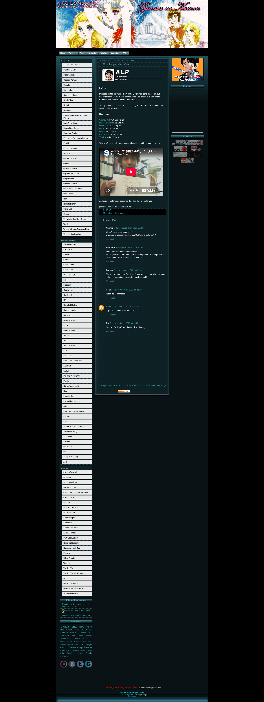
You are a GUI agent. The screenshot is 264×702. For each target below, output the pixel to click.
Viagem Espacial (86, 650)
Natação (77, 644)
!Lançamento (68, 626)
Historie (66, 105)
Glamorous (68, 290)
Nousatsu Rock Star (71, 548)
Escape (66, 502)
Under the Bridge (70, 583)
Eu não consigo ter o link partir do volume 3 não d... (77, 605)
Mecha (90, 642)
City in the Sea (69, 497)
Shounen (88, 647)
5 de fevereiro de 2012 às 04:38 (127, 306)
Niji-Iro (102, 129)
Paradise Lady (69, 396)
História (62, 642)
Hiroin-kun (67, 315)
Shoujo (80, 648)
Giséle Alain (68, 100)
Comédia (64, 635)
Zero (65, 462)
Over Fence (68, 194)
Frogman (67, 285)
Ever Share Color (70, 508)
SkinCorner (132, 696)
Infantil (83, 642)
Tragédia (75, 650)
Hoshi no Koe (69, 320)
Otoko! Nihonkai (70, 184)
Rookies (66, 416)
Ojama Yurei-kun (70, 168)
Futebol (84, 639)
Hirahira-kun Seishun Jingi (74, 310)
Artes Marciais (86, 630)
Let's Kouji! (67, 351)
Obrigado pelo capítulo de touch (76, 616)
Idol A (65, 325)
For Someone (69, 513)
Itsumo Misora (69, 330)
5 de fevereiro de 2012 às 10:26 (124, 323)
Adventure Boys (70, 244)
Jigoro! (66, 335)
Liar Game (67, 356)
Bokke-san (67, 250)
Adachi (69, 630)
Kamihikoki (68, 523)
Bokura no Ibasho (70, 487)
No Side (66, 153)
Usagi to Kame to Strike (73, 588)
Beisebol (83, 633)
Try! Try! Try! (68, 568)
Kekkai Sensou (69, 533)
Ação (62, 630)
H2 (64, 300)
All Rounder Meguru (71, 65)
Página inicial (133, 385)
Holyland (67, 110)
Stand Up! (67, 209)
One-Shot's (65, 468)
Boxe (90, 633)
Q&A (65, 406)
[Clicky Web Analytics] (124, 392)
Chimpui (66, 260)
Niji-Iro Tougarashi (71, 386)
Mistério (63, 644)
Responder (111, 239)
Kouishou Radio (70, 133)
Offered (66, 163)
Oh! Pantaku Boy (70, 158)
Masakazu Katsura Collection (75, 138)
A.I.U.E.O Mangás (124, 695)
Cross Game (68, 265)
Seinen (72, 647)
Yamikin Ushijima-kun (72, 234)
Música (70, 644)
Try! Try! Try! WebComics (73, 573)
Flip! (65, 280)
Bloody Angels (69, 75)
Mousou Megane (70, 148)
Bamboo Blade (69, 70)
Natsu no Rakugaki (71, 543)
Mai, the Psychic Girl (71, 376)
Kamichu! (67, 366)
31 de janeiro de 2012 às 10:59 (129, 248)
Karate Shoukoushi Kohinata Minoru (75, 116)
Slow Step (67, 437)
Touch (65, 224)
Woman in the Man (71, 593)
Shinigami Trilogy (70, 432)
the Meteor (67, 447)
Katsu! (66, 371)
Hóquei (69, 642)
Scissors (66, 214)
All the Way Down (70, 482)
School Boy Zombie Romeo (74, 426)
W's (64, 452)
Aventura (64, 633)
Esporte (89, 636)
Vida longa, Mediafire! (116, 64)
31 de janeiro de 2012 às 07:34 (129, 228)
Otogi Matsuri (68, 179)
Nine (65, 391)
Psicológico (87, 644)
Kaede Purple (69, 518)
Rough (66, 421)
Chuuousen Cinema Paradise (75, 492)
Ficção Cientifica (73, 639)
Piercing (66, 553)
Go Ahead (67, 295)
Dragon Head (69, 275)
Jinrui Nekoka (69, 346)
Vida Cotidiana (67, 653)
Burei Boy (67, 255)
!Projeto (88, 626)
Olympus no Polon (71, 174)
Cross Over (68, 270)
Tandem (66, 563)
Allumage (67, 477)
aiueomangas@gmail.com (150, 688)
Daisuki (66, 85)
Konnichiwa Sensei (71, 128)
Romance (64, 648)
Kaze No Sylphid (70, 123)
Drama (74, 636)
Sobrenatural (65, 650)
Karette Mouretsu (70, 528)
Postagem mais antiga (156, 385)
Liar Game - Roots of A (72, 361)
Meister (66, 381)
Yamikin (102, 137)
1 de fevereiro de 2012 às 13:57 (128, 270)
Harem (90, 639)
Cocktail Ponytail (70, 80)
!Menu (81, 627)
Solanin (66, 442)
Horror (76, 642)
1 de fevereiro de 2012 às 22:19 (127, 290)
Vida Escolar (85, 653)
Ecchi (81, 636)
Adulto (76, 630)
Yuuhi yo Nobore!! (70, 457)
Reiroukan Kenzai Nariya (73, 411)
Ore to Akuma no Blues (72, 189)
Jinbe (65, 341)
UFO (65, 578)
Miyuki (66, 143)
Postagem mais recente (109, 385)
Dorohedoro (68, 90)
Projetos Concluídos (68, 240)
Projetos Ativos (67, 61)
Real (65, 199)
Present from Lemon (71, 401)
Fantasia (63, 639)
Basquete (73, 633)
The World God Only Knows (74, 219)
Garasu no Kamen (71, 95)
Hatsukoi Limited (70, 305)
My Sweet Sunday (70, 538)
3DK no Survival (70, 472)
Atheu (109, 306)
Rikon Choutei (69, 558)
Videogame (64, 656)
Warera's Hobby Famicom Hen (76, 229)
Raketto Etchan (69, 204)
